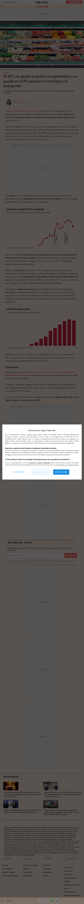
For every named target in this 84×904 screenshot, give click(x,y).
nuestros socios (32, 435)
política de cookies (56, 443)
